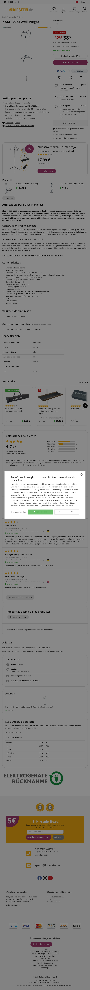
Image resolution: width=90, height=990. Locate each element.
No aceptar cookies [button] (66, 512)
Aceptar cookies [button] (40, 512)
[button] (18, 512)
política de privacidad (64, 506)
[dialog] (45, 495)
